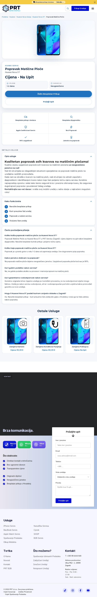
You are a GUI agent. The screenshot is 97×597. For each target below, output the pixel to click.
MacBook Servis (10, 530)
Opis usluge (10, 156)
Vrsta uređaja (61, 472)
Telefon (58, 461)
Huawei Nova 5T (39, 17)
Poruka (58, 483)
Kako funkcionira (13, 201)
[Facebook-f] (80, 590)
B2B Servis (38, 538)
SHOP (36, 534)
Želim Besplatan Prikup (48, 94)
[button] (80, 8)
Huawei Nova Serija (24, 17)
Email (58, 451)
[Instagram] (72, 590)
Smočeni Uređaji (40, 564)
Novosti (7, 560)
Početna (5, 17)
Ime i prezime (61, 440)
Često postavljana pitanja (17, 230)
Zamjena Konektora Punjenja (48, 347)
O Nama (7, 556)
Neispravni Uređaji (41, 568)
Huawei (12, 17)
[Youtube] (88, 590)
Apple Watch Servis (12, 534)
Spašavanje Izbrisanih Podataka (46, 556)
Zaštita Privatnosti (25, 592)
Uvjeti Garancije (9, 592)
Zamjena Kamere (16, 347)
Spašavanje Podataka (13, 538)
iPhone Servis (9, 526)
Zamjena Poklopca (80, 347)
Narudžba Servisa (41, 526)
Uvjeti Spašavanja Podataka (15, 594)
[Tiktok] (65, 590)
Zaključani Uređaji (41, 560)
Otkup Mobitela (10, 542)
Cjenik (36, 530)
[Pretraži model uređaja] (67, 8)
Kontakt (7, 564)
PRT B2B (8, 568)
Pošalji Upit (48, 102)
